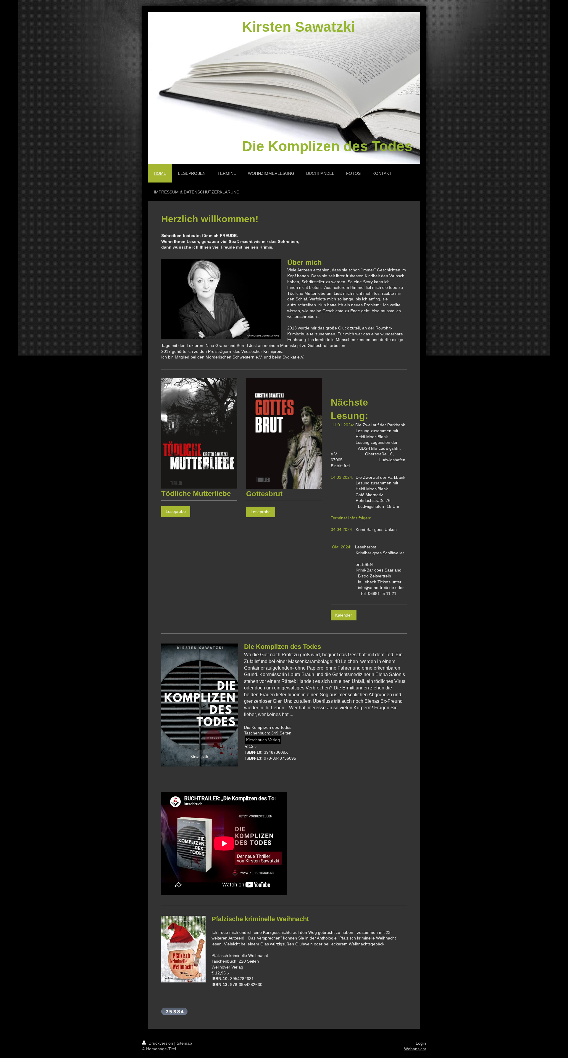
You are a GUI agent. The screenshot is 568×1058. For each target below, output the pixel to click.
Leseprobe (176, 511)
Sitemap (184, 1043)
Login (421, 1043)
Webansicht (415, 1048)
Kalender (343, 615)
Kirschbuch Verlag (263, 739)
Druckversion (160, 1043)
